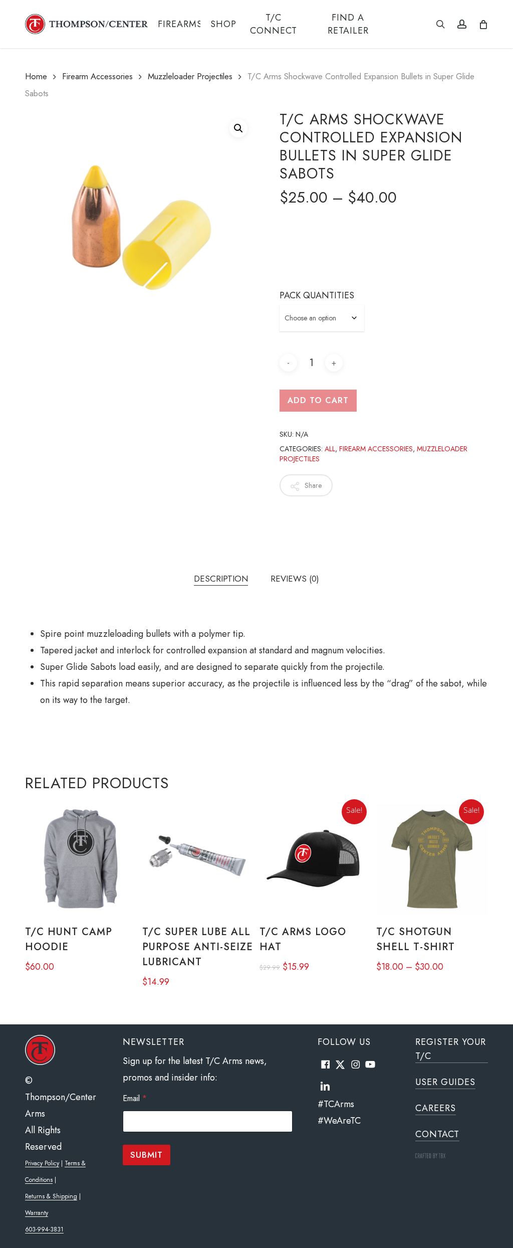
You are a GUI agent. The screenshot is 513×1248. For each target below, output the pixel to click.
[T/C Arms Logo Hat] (315, 859)
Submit (146, 1155)
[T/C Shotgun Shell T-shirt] (431, 859)
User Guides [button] (445, 1082)
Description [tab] (221, 579)
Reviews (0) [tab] (295, 579)
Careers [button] (435, 1108)
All (330, 449)
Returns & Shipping (51, 1196)
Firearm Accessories (97, 76)
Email (135, 1098)
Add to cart (318, 400)
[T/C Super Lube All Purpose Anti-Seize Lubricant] (197, 859)
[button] (238, 128)
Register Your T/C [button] (450, 1048)
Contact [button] (437, 1134)
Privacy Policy (42, 1163)
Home (36, 76)
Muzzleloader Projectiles (190, 76)
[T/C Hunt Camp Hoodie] (80, 859)
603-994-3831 (44, 1229)
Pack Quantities (317, 295)
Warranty (36, 1212)
